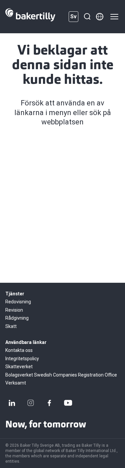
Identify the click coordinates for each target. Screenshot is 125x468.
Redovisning (18, 301)
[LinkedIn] (12, 402)
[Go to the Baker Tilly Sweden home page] (30, 17)
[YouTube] (68, 402)
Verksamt (15, 383)
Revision (14, 310)
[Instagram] (30, 402)
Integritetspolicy (22, 358)
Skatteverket (19, 366)
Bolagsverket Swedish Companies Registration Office (61, 375)
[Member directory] (100, 17)
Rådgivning (17, 318)
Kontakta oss (19, 350)
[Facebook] (49, 402)
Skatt (11, 326)
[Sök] (87, 16)
